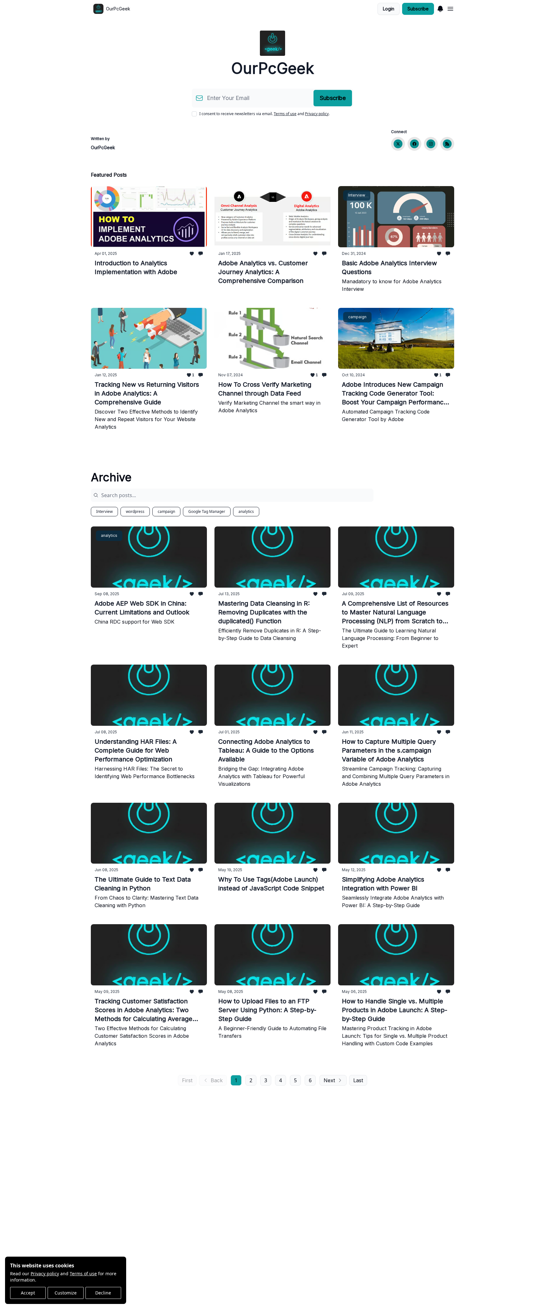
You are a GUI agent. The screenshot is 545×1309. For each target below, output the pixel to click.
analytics (246, 511)
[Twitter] (398, 144)
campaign (166, 511)
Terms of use (83, 1274)
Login (388, 8)
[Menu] (440, 8)
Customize (66, 1293)
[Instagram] (431, 144)
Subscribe (418, 8)
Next (329, 1080)
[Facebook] (414, 144)
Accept (28, 1293)
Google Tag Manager (206, 511)
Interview (104, 511)
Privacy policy (45, 1274)
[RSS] (447, 144)
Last (358, 1080)
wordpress (135, 511)
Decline (103, 1293)
